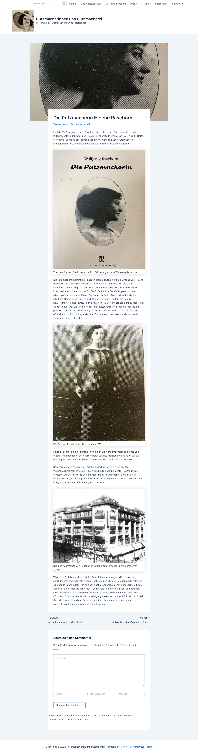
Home (72, 3)
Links (148, 3)
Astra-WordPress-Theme (139, 746)
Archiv (133, 3)
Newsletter (178, 3)
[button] (138, 3)
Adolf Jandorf (94, 466)
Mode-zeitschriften (90, 3)
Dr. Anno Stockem (116, 3)
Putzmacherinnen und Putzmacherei (69, 19)
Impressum (161, 3)
